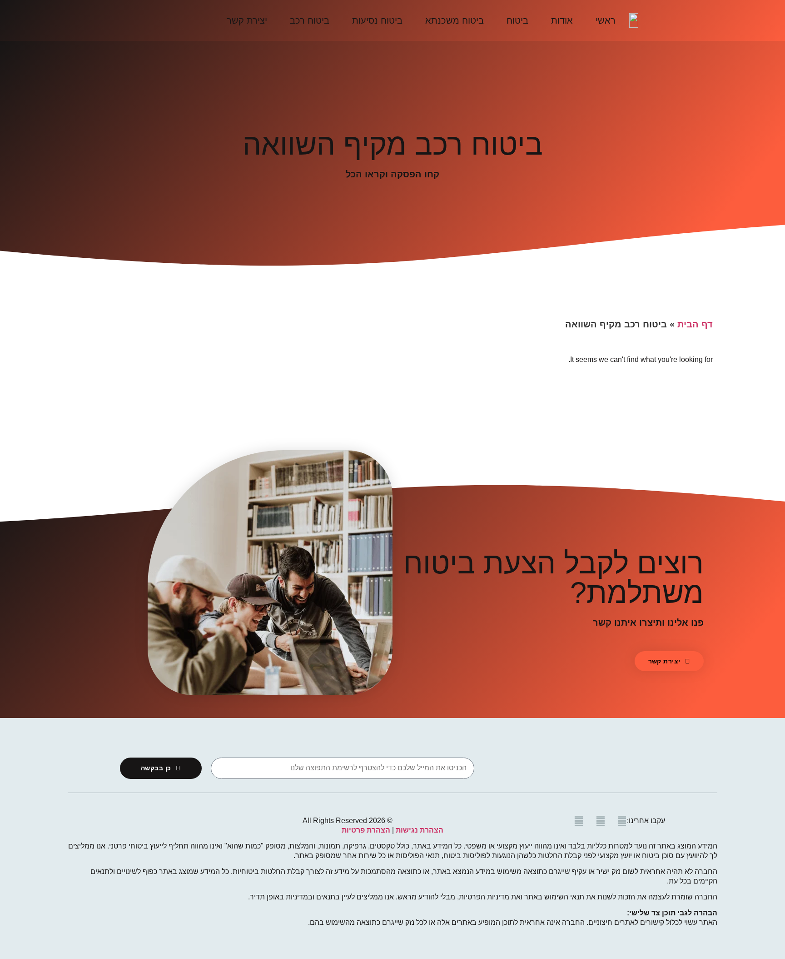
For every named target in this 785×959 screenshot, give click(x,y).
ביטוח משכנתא (454, 20)
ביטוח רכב (309, 20)
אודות (562, 20)
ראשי (606, 20)
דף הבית (695, 324)
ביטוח (517, 20)
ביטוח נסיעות (377, 20)
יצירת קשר (247, 20)
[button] (669, 661)
